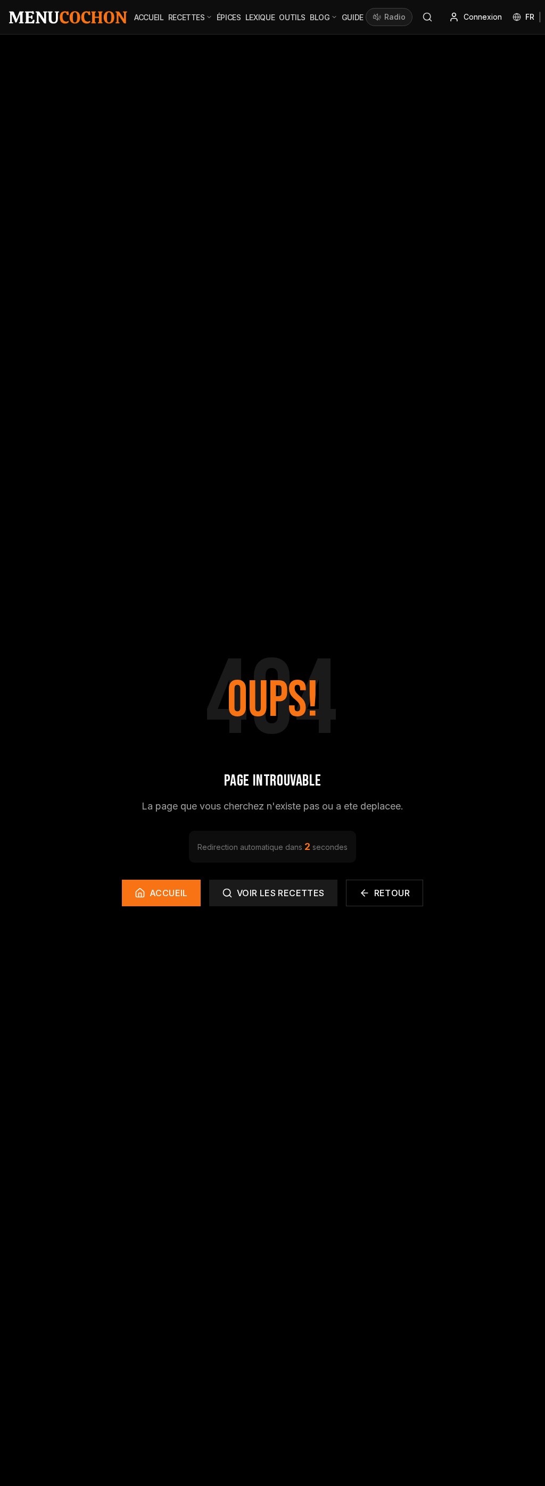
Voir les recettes (281, 893)
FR (529, 16)
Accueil (149, 17)
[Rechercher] (427, 17)
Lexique (260, 17)
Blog (320, 17)
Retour (392, 893)
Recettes (186, 17)
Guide (353, 17)
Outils (292, 17)
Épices (229, 17)
